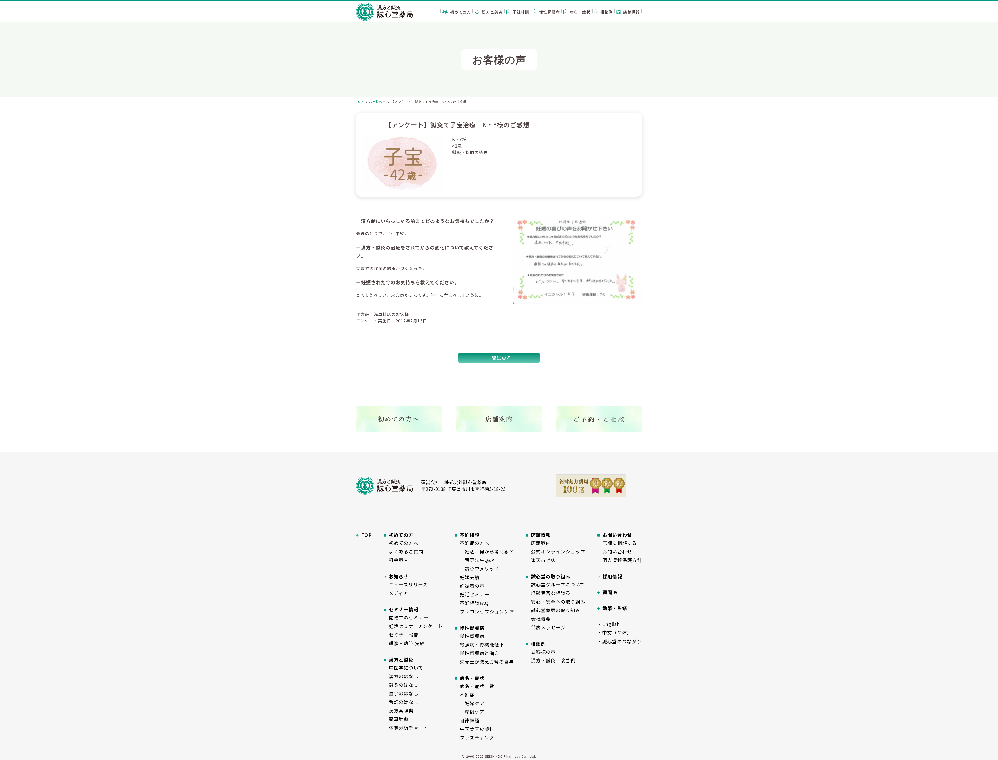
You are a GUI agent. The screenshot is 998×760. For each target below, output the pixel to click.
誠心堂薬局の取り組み (555, 610)
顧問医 (609, 592)
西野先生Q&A (477, 560)
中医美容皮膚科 (477, 728)
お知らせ (399, 576)
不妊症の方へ (474, 542)
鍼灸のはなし (403, 684)
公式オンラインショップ (558, 551)
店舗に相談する (619, 542)
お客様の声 (377, 101)
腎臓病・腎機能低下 (482, 644)
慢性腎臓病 (472, 635)
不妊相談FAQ (474, 602)
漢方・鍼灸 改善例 (553, 660)
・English (608, 623)
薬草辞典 (399, 719)
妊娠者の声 (472, 585)
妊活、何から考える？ (487, 551)
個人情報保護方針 (622, 560)
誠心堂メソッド (479, 568)
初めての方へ (403, 542)
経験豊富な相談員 (550, 593)
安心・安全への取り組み (558, 601)
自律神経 (470, 720)
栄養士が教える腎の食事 (487, 661)
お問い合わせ (617, 551)
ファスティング (477, 737)
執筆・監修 (614, 608)
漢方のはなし (403, 676)
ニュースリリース (408, 584)
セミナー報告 (403, 634)
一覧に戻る (499, 357)
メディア (398, 593)
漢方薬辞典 (401, 710)
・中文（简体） (614, 632)
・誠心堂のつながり (619, 641)
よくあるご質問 (406, 551)
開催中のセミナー (408, 617)
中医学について (406, 667)
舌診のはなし (403, 701)
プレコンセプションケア (487, 611)
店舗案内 (541, 542)
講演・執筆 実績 (407, 643)
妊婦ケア (472, 703)
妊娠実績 (470, 577)
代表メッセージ (548, 627)
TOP (359, 101)
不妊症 (467, 694)
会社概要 (541, 618)
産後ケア (472, 711)
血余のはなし (403, 693)
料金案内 (399, 560)
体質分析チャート (408, 727)
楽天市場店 (543, 560)
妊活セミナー (474, 594)
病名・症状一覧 (477, 686)
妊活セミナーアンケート (416, 626)
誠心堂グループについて (558, 584)
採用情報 (612, 576)
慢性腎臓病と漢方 (479, 653)
